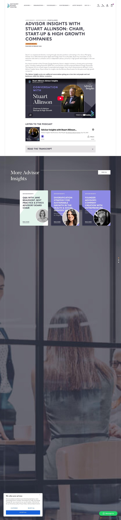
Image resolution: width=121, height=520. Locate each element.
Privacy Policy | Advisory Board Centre (29, 504)
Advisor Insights (41, 20)
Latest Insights (77, 5)
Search (98, 6)
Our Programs (64, 5)
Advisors (27, 5)
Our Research (51, 5)
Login (107, 6)
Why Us (87, 5)
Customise (14, 508)
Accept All (23, 512)
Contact (103, 6)
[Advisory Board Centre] (12, 5)
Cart (112, 5)
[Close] (39, 495)
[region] (23, 505)
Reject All (31, 508)
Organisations (38, 5)
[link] (104, 172)
